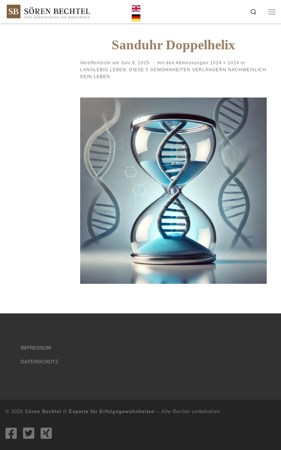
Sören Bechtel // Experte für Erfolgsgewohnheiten (90, 411)
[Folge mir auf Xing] (46, 433)
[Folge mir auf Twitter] (28, 433)
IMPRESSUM (35, 348)
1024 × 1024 (224, 62)
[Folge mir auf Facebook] (11, 433)
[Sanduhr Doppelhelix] (173, 191)
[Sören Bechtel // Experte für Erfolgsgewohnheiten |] (48, 10)
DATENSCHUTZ (39, 362)
